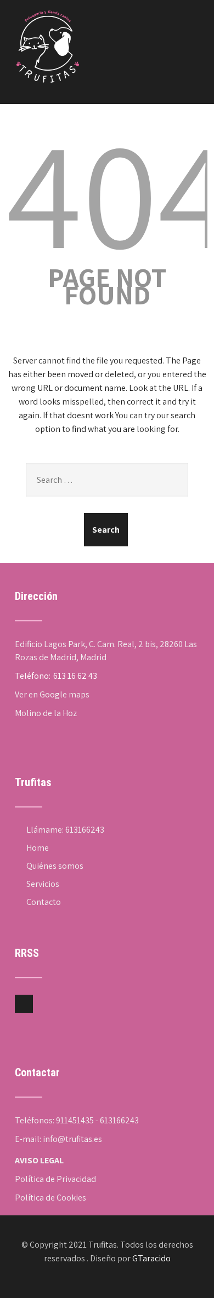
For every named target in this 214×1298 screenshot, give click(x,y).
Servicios (42, 884)
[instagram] (24, 1004)
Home (37, 847)
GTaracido (151, 1258)
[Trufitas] (48, 11)
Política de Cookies (50, 1197)
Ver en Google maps (52, 694)
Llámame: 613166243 (65, 829)
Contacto (43, 902)
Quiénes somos (54, 866)
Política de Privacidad (55, 1179)
